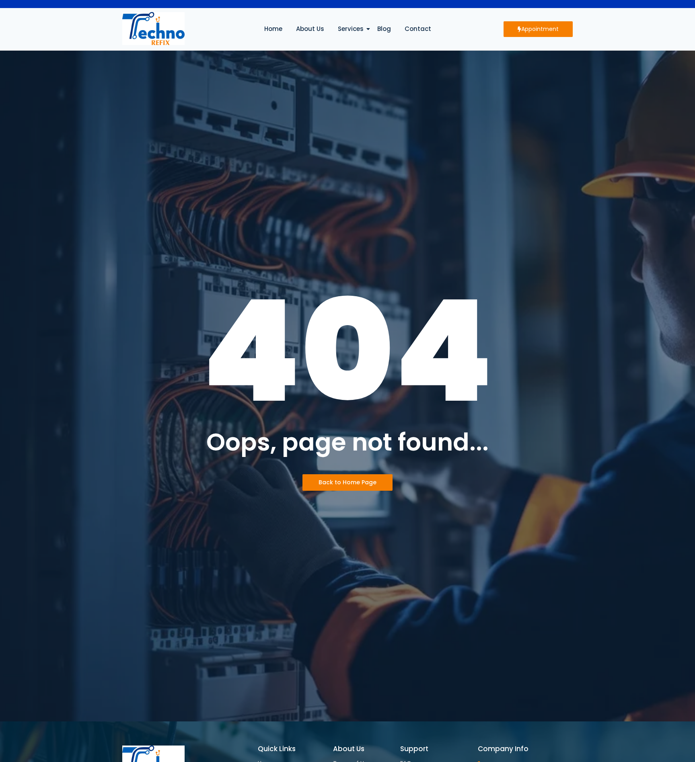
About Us (310, 29)
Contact (418, 29)
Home (273, 29)
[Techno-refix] (153, 28)
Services (351, 29)
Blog (384, 29)
